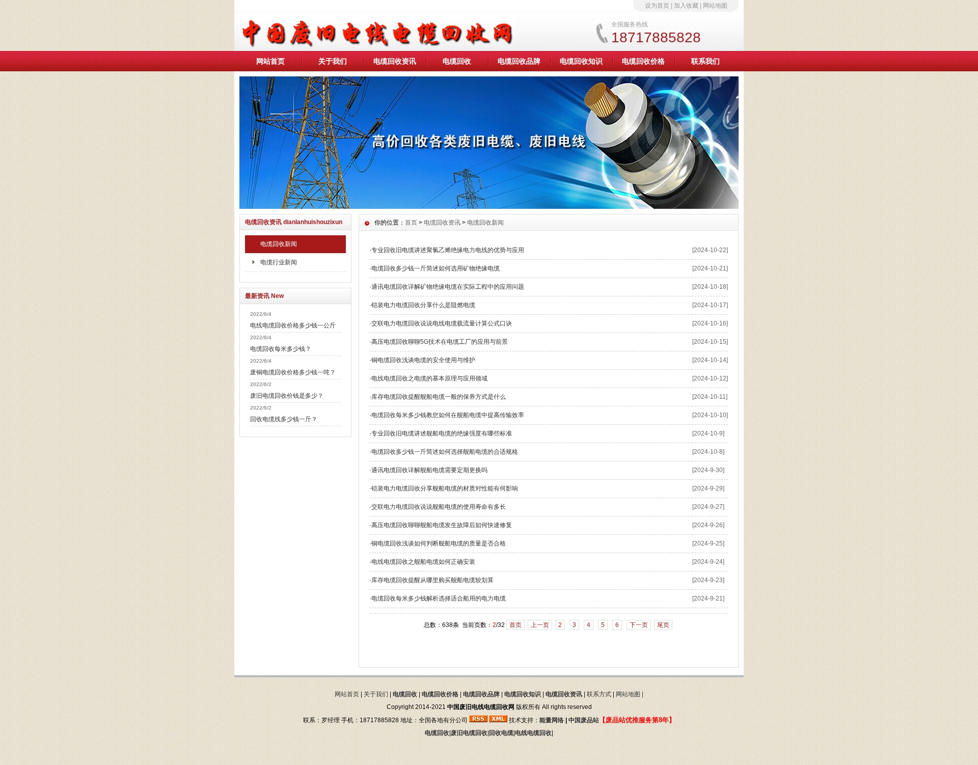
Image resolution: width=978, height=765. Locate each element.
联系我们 (705, 61)
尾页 (663, 625)
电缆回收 (457, 61)
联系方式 (599, 694)
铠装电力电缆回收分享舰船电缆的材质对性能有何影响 (444, 488)
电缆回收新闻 (278, 244)
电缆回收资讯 (394, 61)
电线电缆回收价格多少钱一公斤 (293, 325)
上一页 (540, 625)
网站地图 (715, 5)
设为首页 (657, 5)
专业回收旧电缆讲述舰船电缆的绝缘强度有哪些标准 (441, 433)
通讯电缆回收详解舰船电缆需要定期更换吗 (429, 470)
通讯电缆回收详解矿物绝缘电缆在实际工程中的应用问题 (447, 286)
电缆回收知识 (581, 61)
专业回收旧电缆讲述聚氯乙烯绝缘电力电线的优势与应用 (447, 250)
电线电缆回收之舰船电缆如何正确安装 (423, 561)
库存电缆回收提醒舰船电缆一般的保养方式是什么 (438, 396)
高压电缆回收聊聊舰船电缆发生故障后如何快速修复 (441, 525)
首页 (411, 222)
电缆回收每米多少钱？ (280, 348)
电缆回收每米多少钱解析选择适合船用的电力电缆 (438, 598)
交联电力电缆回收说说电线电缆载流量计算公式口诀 (441, 323)
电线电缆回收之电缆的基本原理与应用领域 (429, 378)
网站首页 (270, 61)
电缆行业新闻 (278, 262)
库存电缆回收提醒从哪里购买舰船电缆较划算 (432, 580)
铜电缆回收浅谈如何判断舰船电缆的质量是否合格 (438, 543)
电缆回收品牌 (519, 61)
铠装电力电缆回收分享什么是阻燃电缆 (423, 305)
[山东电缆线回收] (489, 206)
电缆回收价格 (643, 61)
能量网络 (551, 720)
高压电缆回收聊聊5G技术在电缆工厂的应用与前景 (439, 341)
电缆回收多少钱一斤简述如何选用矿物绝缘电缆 (435, 268)
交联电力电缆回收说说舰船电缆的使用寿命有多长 (438, 506)
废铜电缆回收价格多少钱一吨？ (293, 372)
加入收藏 (686, 5)
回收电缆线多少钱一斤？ (283, 419)
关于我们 (332, 61)
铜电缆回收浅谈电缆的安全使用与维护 (423, 360)
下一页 (639, 625)
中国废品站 (583, 720)
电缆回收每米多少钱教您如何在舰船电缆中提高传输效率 (447, 415)
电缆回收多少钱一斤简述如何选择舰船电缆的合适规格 (444, 451)
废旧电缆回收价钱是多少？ (286, 395)
